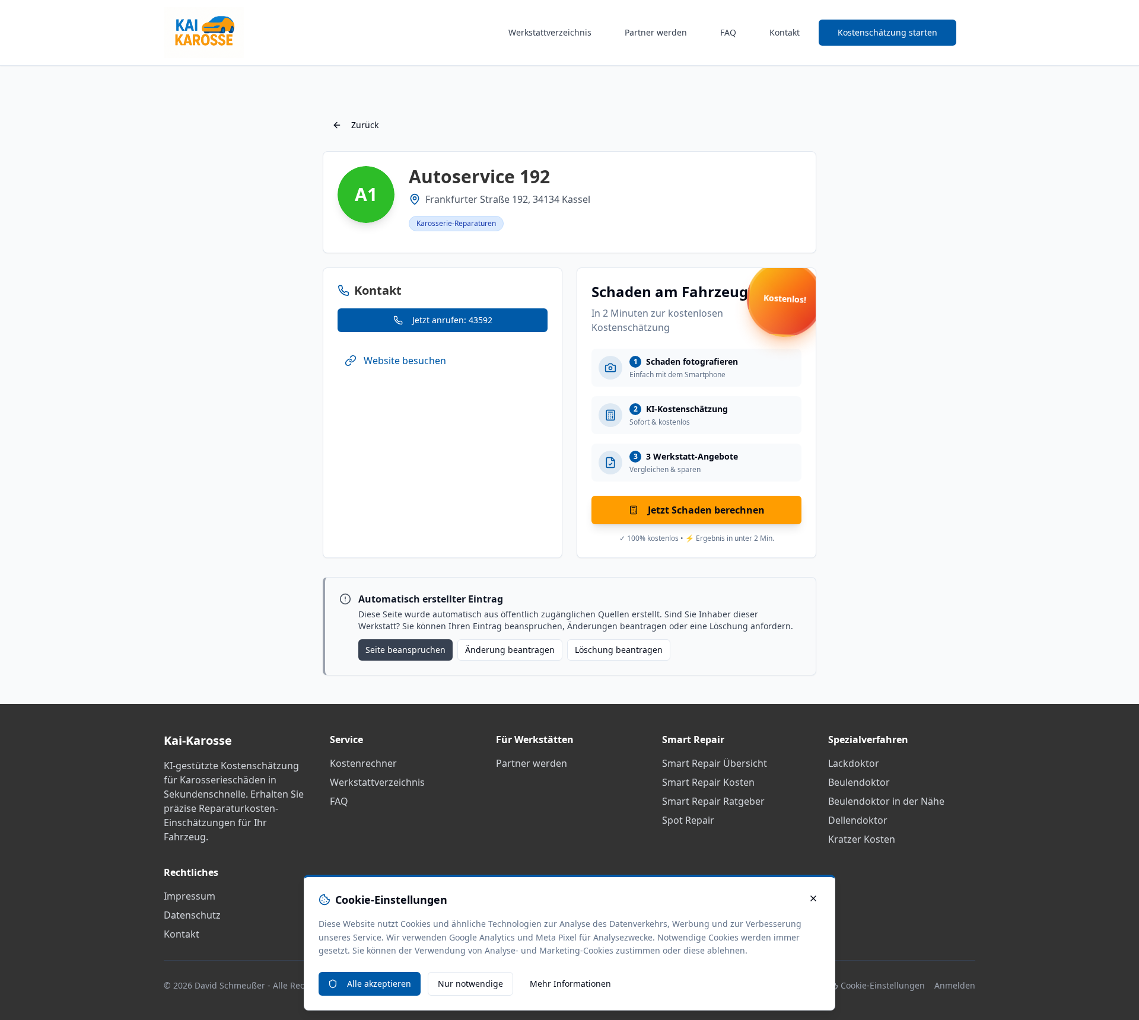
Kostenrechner (363, 763)
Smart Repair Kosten (708, 782)
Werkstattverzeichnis (549, 32)
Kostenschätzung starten (887, 32)
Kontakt (784, 32)
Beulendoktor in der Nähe (886, 801)
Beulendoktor (859, 782)
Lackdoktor (853, 763)
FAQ (728, 32)
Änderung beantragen (510, 649)
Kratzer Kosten (861, 839)
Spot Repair (688, 820)
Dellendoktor (857, 820)
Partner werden (656, 32)
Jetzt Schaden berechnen (706, 510)
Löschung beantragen (619, 649)
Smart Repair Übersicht (714, 763)
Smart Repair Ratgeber (713, 801)
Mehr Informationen (570, 983)
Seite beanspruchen (405, 649)
